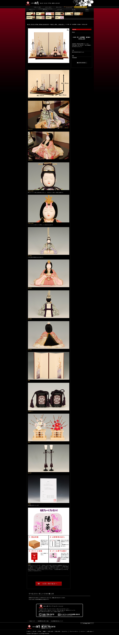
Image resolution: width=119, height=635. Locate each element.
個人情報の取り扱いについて (57, 621)
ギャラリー (83, 631)
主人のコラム (64, 631)
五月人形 (34, 631)
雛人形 (29, 631)
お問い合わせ (90, 631)
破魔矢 (44, 631)
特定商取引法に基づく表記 (43, 621)
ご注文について (32, 621)
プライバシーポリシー (73, 631)
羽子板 (39, 631)
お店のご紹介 (50, 631)
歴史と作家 (57, 631)
